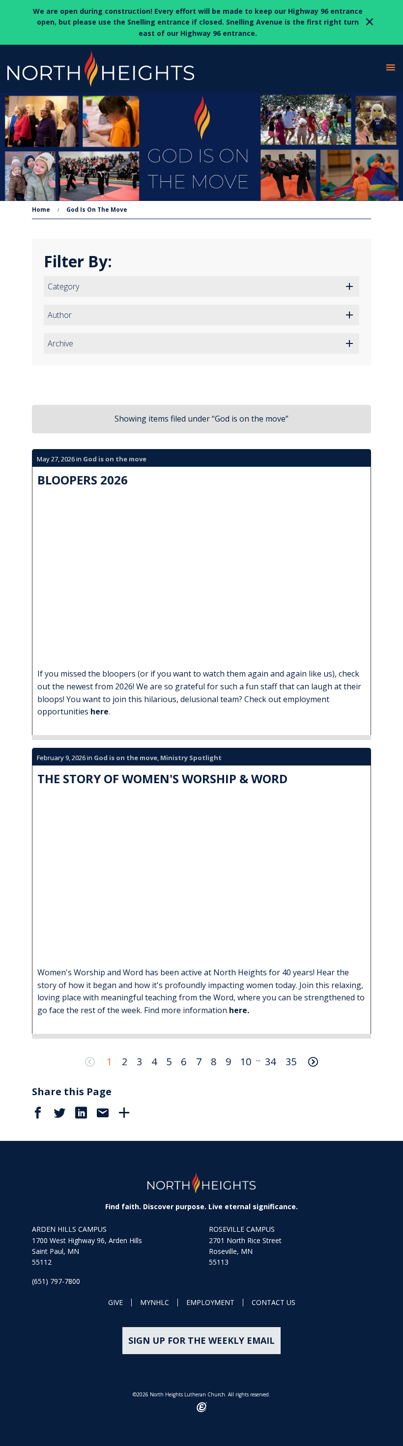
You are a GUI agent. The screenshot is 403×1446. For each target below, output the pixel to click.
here (99, 711)
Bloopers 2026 (82, 480)
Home (41, 209)
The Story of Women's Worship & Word (162, 778)
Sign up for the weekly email (201, 1340)
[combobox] (201, 286)
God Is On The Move (96, 209)
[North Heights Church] (201, 1182)
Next (313, 1061)
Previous (90, 1061)
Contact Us (273, 1302)
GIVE (115, 1302)
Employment (210, 1302)
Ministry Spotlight (191, 757)
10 (245, 1061)
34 (270, 1061)
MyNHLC (154, 1302)
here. (240, 1010)
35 (291, 1061)
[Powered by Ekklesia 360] (202, 1407)
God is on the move (114, 458)
